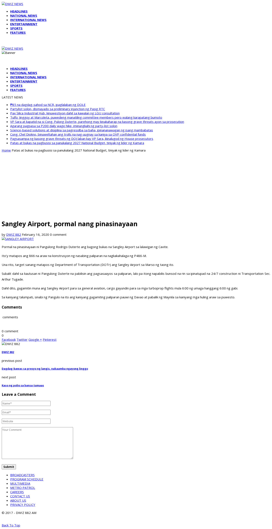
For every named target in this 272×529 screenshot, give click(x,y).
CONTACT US (20, 496)
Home (6, 150)
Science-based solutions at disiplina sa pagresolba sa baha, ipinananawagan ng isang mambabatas (81, 130)
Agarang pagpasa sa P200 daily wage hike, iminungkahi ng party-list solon (63, 126)
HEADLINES (19, 11)
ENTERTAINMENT (23, 24)
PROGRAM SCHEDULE (26, 479)
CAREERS (17, 492)
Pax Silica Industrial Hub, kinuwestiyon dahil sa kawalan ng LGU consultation (65, 113)
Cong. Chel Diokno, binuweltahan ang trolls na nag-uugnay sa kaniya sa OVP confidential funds (78, 134)
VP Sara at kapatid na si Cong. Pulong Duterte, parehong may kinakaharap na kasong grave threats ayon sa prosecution (97, 121)
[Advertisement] (136, 185)
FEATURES (18, 32)
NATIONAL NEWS (23, 15)
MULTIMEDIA (20, 483)
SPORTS (16, 28)
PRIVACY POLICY (22, 504)
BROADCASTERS (22, 475)
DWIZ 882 (13, 234)
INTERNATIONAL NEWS (28, 20)
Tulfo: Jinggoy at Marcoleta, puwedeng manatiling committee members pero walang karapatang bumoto (86, 117)
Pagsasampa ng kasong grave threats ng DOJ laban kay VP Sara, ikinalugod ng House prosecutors (81, 138)
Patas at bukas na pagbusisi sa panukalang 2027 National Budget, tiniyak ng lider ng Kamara (77, 143)
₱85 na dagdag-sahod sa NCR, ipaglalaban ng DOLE (48, 104)
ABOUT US (18, 500)
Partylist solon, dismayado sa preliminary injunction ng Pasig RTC (57, 109)
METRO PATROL (22, 488)
